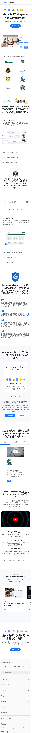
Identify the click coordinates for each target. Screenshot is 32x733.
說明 (24, 728)
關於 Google (12, 728)
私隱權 (2, 728)
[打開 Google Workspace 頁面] (9, 2)
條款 (7, 728)
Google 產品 (19, 728)
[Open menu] (2, 2)
